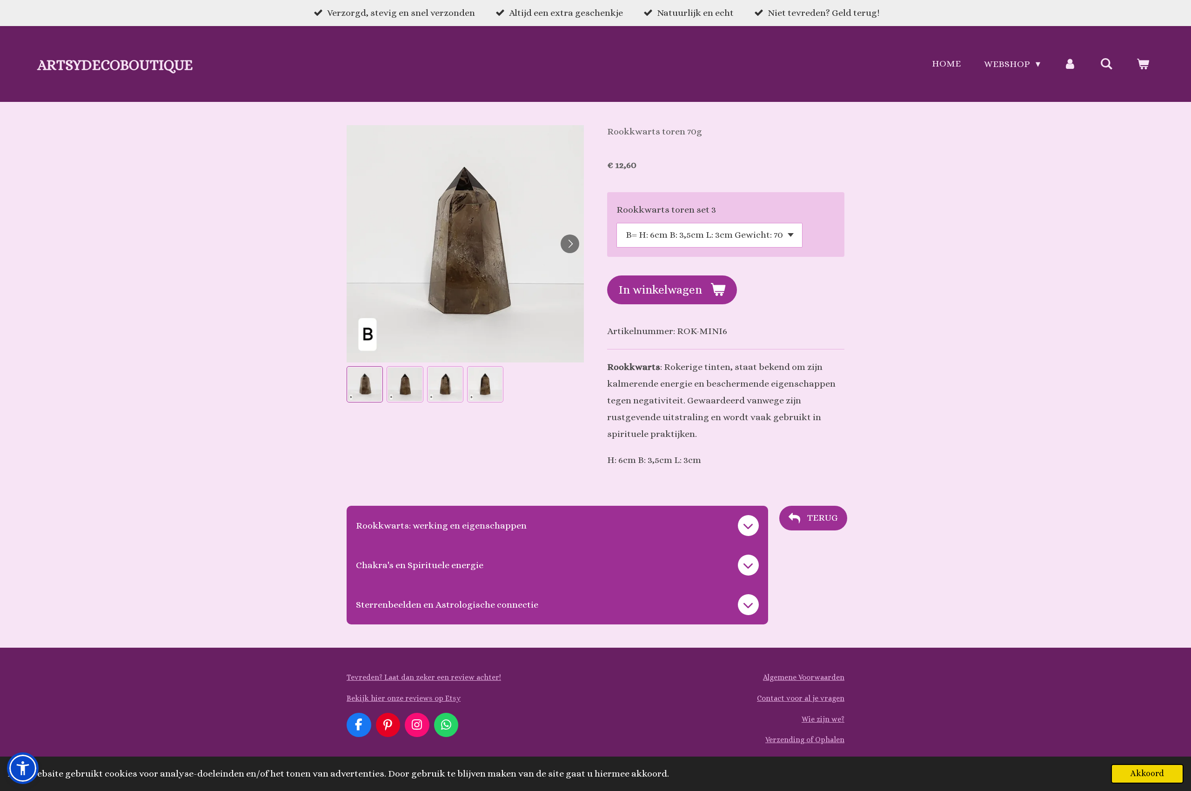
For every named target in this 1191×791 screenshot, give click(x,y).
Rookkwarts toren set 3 (666, 209)
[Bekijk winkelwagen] (1142, 64)
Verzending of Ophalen (804, 739)
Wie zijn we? (823, 719)
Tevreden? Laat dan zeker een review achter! (424, 677)
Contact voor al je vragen (800, 698)
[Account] (1070, 64)
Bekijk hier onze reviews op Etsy (404, 698)
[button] (365, 384)
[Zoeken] (1106, 64)
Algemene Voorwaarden (803, 677)
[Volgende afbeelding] (570, 244)
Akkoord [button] (1147, 773)
